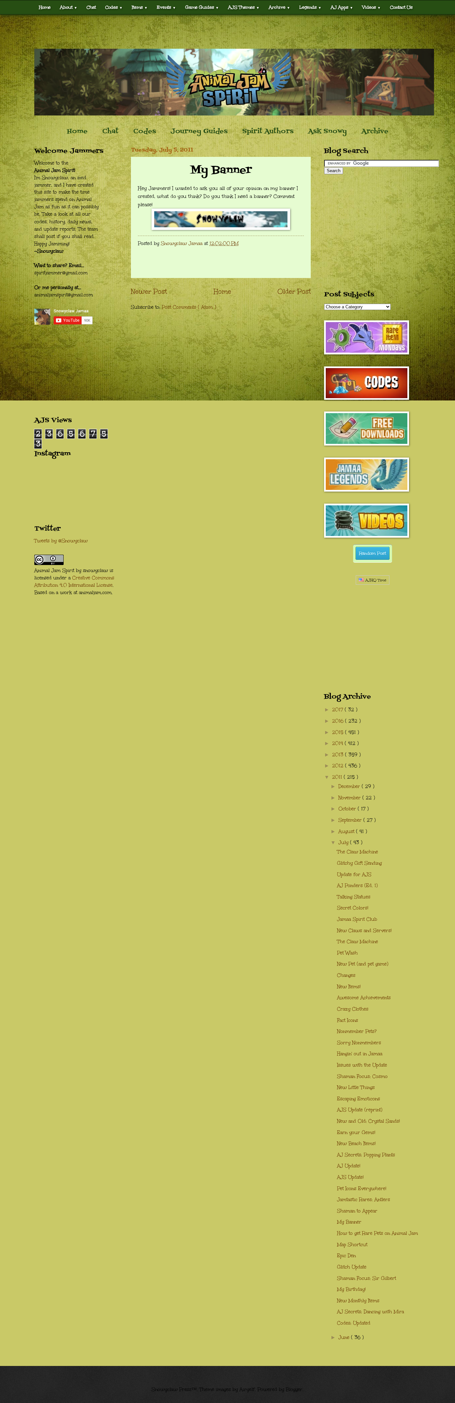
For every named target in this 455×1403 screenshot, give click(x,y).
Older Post (294, 291)
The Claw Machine (357, 852)
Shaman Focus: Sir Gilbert (366, 1278)
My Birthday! (351, 1289)
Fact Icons (347, 1020)
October (348, 809)
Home (45, 7)
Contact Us (401, 7)
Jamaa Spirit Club (357, 919)
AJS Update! (350, 1177)
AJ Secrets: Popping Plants (366, 1155)
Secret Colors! (352, 908)
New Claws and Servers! (364, 930)
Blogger (294, 1389)
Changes (346, 975)
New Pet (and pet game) (362, 964)
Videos (371, 7)
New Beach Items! (356, 1143)
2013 (338, 755)
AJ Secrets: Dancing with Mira (370, 1312)
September (350, 820)
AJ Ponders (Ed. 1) (357, 885)
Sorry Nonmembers (359, 1043)
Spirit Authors (267, 131)
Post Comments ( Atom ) (189, 307)
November (350, 798)
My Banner (349, 1222)
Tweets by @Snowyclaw (61, 541)
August (347, 831)
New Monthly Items (358, 1301)
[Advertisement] (227, 32)
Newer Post (149, 291)
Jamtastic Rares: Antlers (363, 1199)
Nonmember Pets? (357, 1031)
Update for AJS (354, 874)
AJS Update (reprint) (359, 1110)
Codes (114, 7)
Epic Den (346, 1255)
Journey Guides (199, 131)
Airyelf (247, 1389)
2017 (338, 710)
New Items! (349, 987)
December (350, 786)
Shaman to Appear (357, 1211)
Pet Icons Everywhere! (361, 1188)
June (344, 1337)
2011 (338, 777)
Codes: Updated (353, 1323)
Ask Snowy (327, 131)
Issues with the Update (362, 1065)
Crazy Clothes (352, 1009)
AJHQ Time (375, 580)
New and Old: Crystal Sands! (368, 1121)
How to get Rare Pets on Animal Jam (377, 1233)
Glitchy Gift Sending (359, 863)
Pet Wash (347, 953)
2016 (338, 721)
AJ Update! (348, 1166)
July (344, 842)
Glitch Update (351, 1267)
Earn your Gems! (356, 1132)
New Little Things (356, 1087)
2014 (338, 743)
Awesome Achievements (364, 998)
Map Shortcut (352, 1244)
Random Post (372, 553)
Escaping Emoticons (358, 1099)
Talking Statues (353, 897)
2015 (338, 732)
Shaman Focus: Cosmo (362, 1076)
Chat (91, 7)
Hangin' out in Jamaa (359, 1054)
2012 (338, 766)
